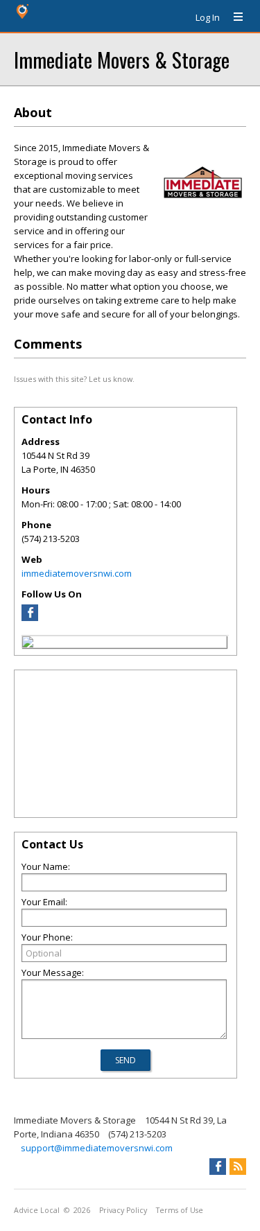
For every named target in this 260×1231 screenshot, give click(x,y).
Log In (208, 17)
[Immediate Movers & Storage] (27, 644)
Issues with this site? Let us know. (74, 379)
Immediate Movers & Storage (121, 59)
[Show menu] (233, 17)
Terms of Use (179, 1210)
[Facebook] (29, 617)
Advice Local (37, 1210)
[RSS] (237, 1166)
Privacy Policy (123, 1210)
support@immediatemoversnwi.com (97, 1148)
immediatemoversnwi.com (76, 573)
